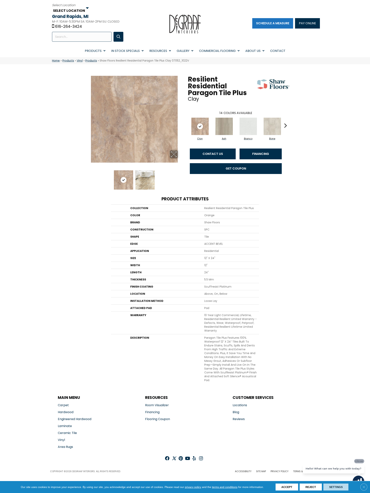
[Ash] (224, 126)
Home (56, 60)
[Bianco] (248, 126)
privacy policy (193, 487)
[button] (118, 37)
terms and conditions (224, 487)
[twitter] (174, 458)
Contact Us (213, 154)
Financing (260, 154)
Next (180, 178)
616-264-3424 (68, 26)
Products (68, 60)
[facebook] (167, 458)
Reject (310, 487)
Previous (88, 178)
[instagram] (201, 458)
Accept (286, 487)
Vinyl (80, 60)
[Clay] (200, 126)
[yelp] (194, 458)
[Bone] (272, 126)
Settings (336, 487)
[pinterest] (181, 458)
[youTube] (187, 458)
